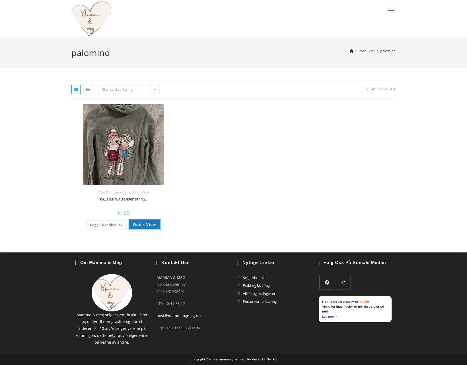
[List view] (87, 89)
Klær (101, 192)
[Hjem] (351, 50)
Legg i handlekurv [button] (106, 224)
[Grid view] (76, 89)
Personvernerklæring (260, 301)
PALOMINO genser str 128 (124, 199)
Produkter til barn (118, 192)
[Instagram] (343, 282)
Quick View (144, 224)
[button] (155, 110)
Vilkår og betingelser (259, 293)
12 (379, 89)
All (393, 89)
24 (386, 89)
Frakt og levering (256, 285)
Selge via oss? (254, 277)
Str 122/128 (140, 192)
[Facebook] (326, 282)
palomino (388, 50)
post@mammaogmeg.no (178, 315)
